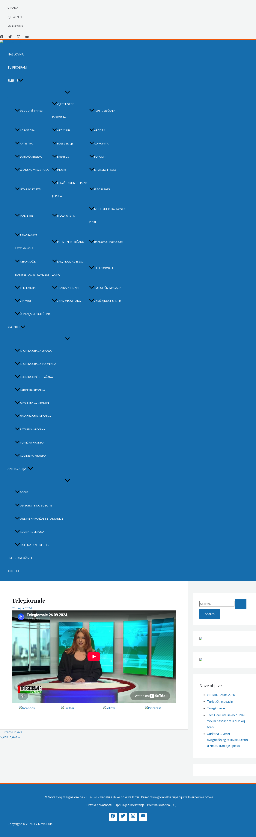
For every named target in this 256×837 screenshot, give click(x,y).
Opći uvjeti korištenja (129, 805)
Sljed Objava (10, 737)
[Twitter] (10, 37)
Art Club (63, 130)
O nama (12, 7)
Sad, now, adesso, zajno (67, 268)
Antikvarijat (17, 469)
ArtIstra (26, 143)
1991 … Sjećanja (104, 110)
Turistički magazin (107, 287)
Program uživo (19, 558)
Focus (24, 492)
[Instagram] (18, 37)
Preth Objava (11, 732)
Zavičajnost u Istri (107, 301)
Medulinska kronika (34, 403)
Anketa (13, 571)
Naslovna (15, 54)
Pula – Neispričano (70, 242)
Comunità (101, 143)
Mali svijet (27, 215)
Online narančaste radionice (41, 518)
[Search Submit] (240, 604)
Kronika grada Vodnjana (38, 364)
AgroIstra (27, 130)
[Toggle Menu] (67, 92)
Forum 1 (100, 156)
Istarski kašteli (31, 189)
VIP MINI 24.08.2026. (221, 695)
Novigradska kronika (35, 416)
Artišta (99, 130)
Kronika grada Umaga (36, 350)
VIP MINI (25, 301)
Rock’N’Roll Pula (32, 531)
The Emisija (27, 287)
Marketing (15, 26)
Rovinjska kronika (33, 455)
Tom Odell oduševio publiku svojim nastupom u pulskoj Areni (226, 721)
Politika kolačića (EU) (161, 805)
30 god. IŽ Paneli (31, 110)
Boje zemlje (65, 143)
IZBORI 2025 (102, 189)
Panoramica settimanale (26, 241)
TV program (17, 67)
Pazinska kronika (32, 429)
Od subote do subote (36, 505)
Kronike (13, 327)
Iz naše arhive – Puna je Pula (69, 189)
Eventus (63, 156)
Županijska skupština (35, 314)
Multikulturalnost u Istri (107, 215)
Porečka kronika (32, 442)
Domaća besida (31, 156)
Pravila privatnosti (99, 805)
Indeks (62, 169)
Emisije (12, 81)
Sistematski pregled (34, 545)
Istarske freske (105, 169)
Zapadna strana (69, 301)
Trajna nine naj (68, 287)
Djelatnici (14, 17)
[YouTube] (27, 37)
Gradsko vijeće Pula (34, 169)
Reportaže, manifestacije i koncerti (32, 268)
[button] (20, 80)
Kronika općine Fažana (36, 377)
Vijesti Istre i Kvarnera (63, 110)
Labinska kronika (32, 390)
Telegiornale (104, 268)
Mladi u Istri (66, 215)
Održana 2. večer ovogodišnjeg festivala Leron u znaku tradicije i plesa (227, 740)
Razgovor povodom (108, 242)
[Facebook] (1, 37)
